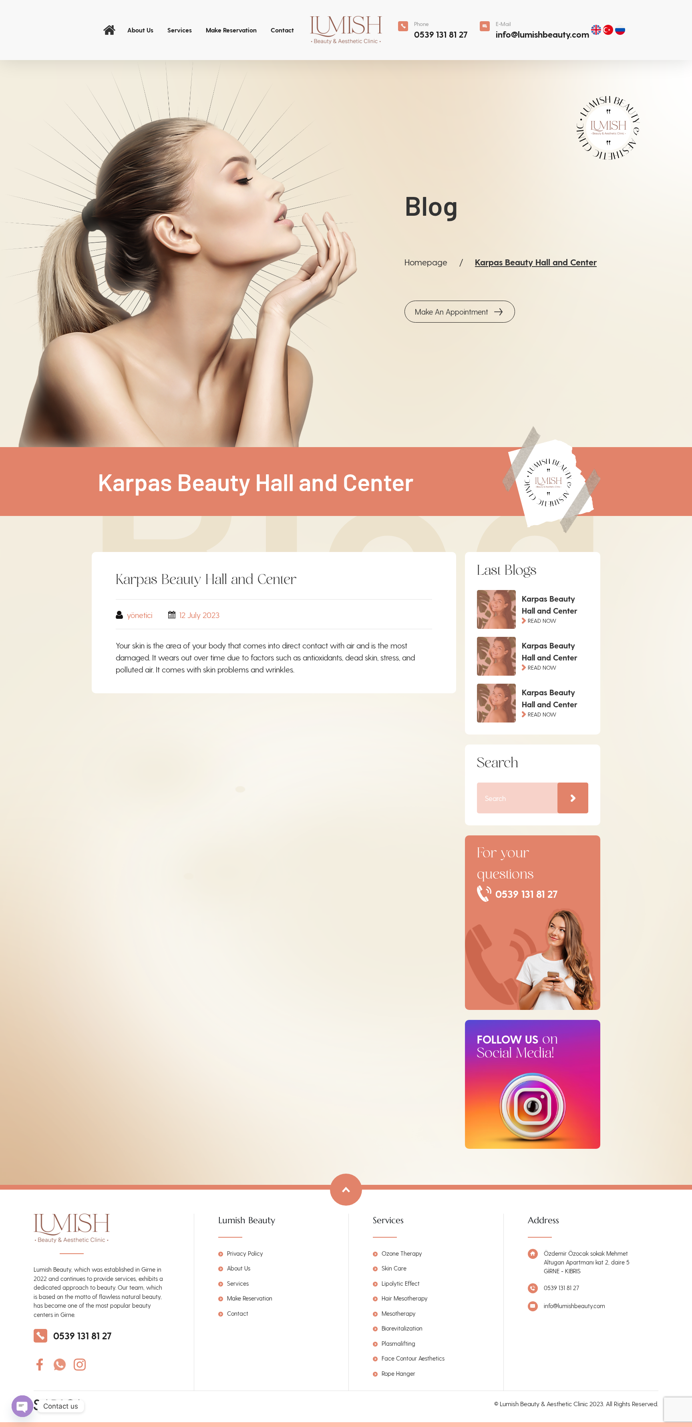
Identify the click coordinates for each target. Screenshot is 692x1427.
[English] (597, 30)
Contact (282, 30)
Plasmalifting (398, 1343)
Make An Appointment (451, 311)
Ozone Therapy (402, 1253)
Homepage (425, 262)
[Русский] (621, 30)
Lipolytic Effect (401, 1283)
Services (179, 30)
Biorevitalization (402, 1328)
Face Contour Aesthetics (413, 1358)
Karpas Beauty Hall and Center (536, 262)
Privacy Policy (245, 1253)
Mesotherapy (399, 1313)
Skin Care (394, 1268)
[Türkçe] (609, 30)
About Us (140, 30)
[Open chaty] (22, 1406)
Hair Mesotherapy (405, 1298)
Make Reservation (231, 30)
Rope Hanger (398, 1373)
